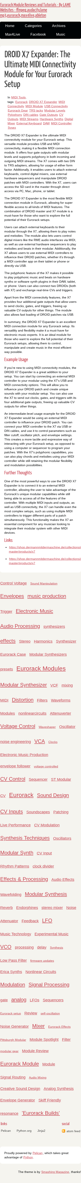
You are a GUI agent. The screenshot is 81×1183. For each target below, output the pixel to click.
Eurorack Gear (18, 110)
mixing (67, 685)
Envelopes (12, 596)
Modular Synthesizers (48, 654)
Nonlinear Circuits (40, 972)
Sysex (12, 127)
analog (18, 999)
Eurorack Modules (41, 668)
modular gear (9, 1051)
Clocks (52, 742)
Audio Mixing (37, 1077)
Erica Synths (11, 972)
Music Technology (15, 934)
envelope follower (15, 766)
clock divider (43, 866)
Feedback (30, 921)
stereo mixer (52, 908)
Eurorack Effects (59, 1026)
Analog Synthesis (59, 1089)
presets (6, 669)
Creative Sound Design (20, 1089)
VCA (39, 741)
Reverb (6, 908)
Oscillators (62, 838)
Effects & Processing (24, 879)
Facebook (38, 34)
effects (8, 641)
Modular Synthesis (46, 894)
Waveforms (60, 700)
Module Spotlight (44, 1039)
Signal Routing (12, 1077)
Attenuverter (60, 713)
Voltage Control (17, 726)
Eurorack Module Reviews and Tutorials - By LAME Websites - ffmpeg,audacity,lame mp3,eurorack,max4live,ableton (35, 10)
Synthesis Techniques (25, 838)
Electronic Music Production (24, 755)
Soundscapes (38, 812)
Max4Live (12, 34)
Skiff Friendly (49, 1100)
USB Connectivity (56, 106)
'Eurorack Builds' (41, 1113)
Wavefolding (10, 894)
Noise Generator (14, 1026)
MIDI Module (34, 106)
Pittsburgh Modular (13, 1039)
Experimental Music (51, 934)
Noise (71, 908)
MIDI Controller (61, 123)
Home (9, 26)
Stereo (24, 641)
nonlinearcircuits (32, 713)
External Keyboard (29, 123)
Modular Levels (54, 110)
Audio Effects (62, 879)
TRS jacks (36, 110)
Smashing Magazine (55, 1172)
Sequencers (53, 1000)
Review (30, 1013)
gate (4, 1000)
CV (3, 796)
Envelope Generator (17, 1100)
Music (60, 34)
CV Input (44, 853)
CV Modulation (47, 825)
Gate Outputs (49, 114)
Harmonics (43, 641)
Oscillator (67, 727)
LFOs (34, 1000)
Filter (66, 1039)
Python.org (24, 1130)
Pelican (6, 1130)
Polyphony (15, 114)
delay (41, 947)
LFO (47, 920)
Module (48, 1064)
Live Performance (15, 825)
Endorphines (27, 908)
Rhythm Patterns (14, 866)
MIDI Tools (18, 97)
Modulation (12, 984)
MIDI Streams (29, 119)
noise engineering (15, 742)
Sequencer (38, 779)
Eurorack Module (19, 1064)
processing (24, 947)
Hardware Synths (51, 119)
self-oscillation (50, 1013)
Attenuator (9, 921)
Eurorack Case (13, 654)
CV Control (12, 779)
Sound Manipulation (43, 583)
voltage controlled (46, 766)
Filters (42, 700)
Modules (7, 713)
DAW (46, 123)
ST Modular (61, 779)
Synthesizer (66, 641)
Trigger (6, 611)
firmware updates (42, 960)
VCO (5, 947)
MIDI (4, 700)
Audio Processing (20, 626)
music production (46, 596)
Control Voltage (13, 583)
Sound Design (53, 795)
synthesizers (54, 626)
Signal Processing (49, 984)
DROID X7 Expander (43, 102)
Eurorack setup (10, 1013)
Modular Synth (16, 853)
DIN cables (30, 114)
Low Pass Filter (13, 960)
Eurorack (21, 102)
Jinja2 (41, 1130)
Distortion (22, 700)
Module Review (35, 1051)
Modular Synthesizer (23, 685)
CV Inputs (11, 811)
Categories (33, 26)
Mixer (38, 1026)
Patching (60, 812)
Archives (58, 26)
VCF (54, 685)
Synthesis (56, 947)
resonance (9, 1113)
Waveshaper (47, 727)
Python (28, 1157)
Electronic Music (34, 611)
